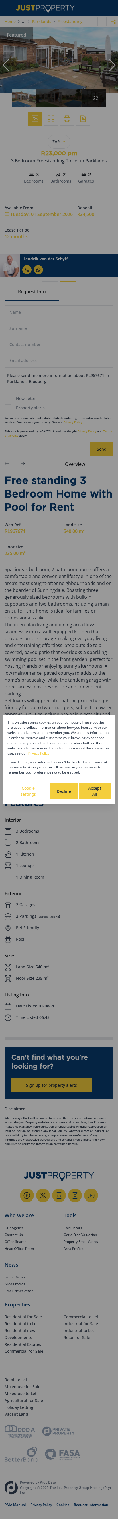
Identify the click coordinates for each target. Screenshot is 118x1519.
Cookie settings (28, 791)
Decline (64, 791)
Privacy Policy (38, 753)
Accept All (94, 791)
